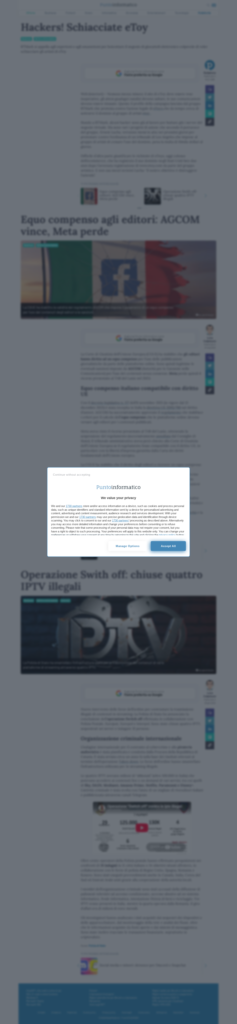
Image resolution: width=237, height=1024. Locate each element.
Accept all (168, 546)
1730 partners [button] (74, 506)
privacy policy (167, 534)
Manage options (128, 546)
